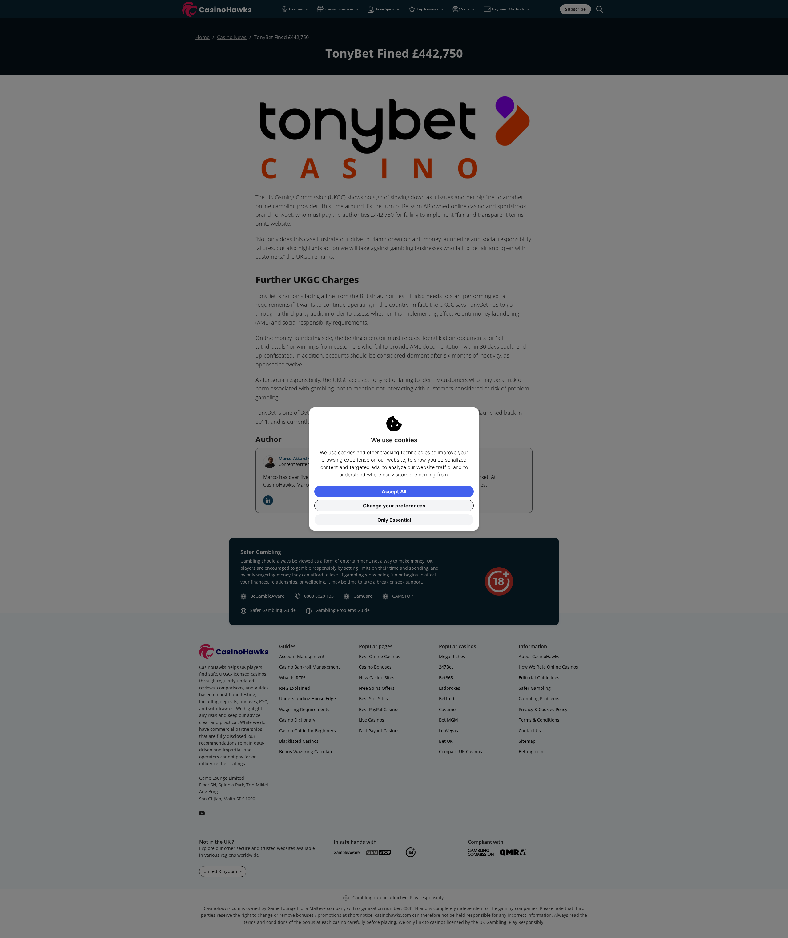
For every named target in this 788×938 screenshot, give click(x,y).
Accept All (394, 491)
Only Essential (394, 520)
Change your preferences (394, 506)
